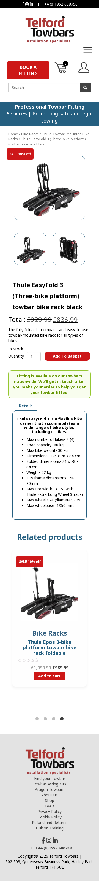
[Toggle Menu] (87, 49)
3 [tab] (53, 719)
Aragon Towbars (49, 789)
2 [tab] (45, 719)
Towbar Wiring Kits (49, 784)
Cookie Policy (50, 817)
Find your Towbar (49, 778)
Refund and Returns (49, 822)
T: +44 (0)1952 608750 (57, 4)
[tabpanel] (49, 622)
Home (13, 133)
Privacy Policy (49, 811)
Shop (49, 800)
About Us (49, 795)
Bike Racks (30, 133)
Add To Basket (67, 356)
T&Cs (49, 806)
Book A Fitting (28, 70)
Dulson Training (50, 828)
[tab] (26, 406)
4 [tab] (62, 719)
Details (26, 405)
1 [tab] (37, 719)
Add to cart (49, 676)
